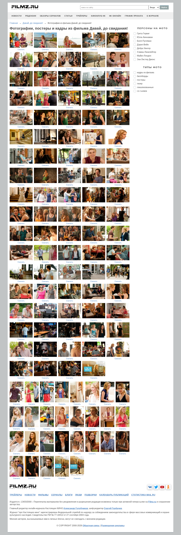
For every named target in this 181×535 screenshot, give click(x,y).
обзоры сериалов (50, 16)
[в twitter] (156, 487)
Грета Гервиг (143, 33)
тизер (139, 83)
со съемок (142, 91)
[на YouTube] (162, 487)
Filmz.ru (152, 502)
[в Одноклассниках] (168, 487)
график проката (134, 16)
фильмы (43, 495)
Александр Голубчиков (75, 508)
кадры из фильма (145, 72)
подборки (91, 495)
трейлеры (81, 16)
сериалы (56, 495)
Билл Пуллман (144, 41)
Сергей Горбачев (113, 508)
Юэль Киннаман (145, 37)
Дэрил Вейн (143, 44)
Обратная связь (91, 525)
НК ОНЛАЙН (115, 16)
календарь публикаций (114, 495)
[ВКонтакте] (150, 487)
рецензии (30, 16)
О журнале (153, 16)
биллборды (142, 76)
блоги (68, 495)
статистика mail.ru (143, 495)
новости (17, 16)
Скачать (21, 49)
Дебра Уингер (144, 48)
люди (78, 495)
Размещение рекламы (113, 525)
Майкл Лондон (144, 56)
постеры (141, 80)
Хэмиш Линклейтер (146, 52)
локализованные (145, 87)
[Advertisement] (153, 138)
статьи (68, 16)
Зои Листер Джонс (146, 59)
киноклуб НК (98, 16)
